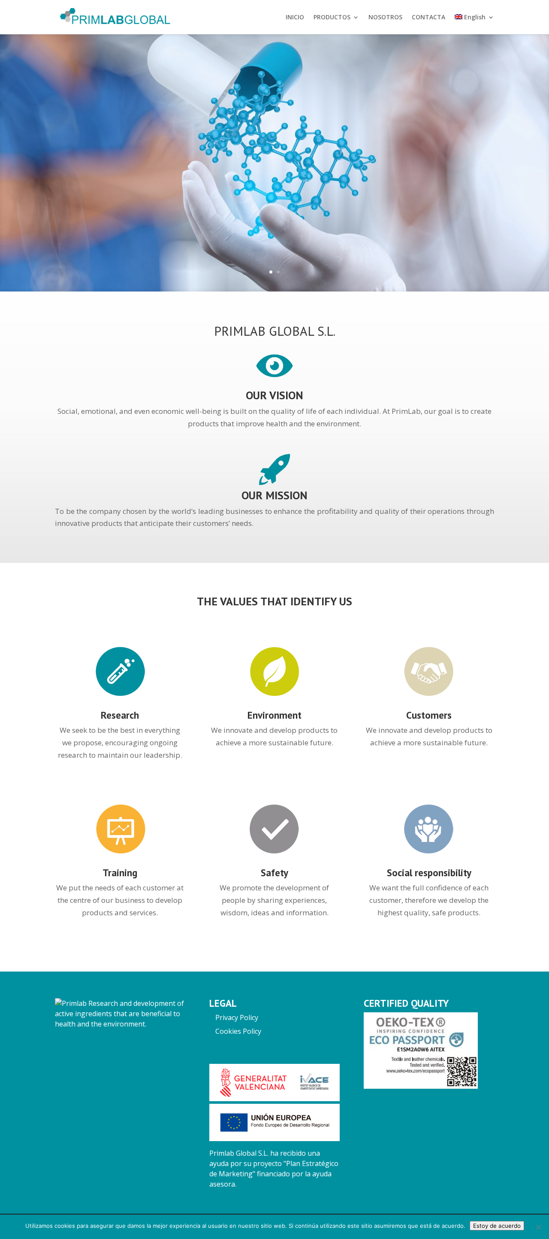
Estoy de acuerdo (497, 1225)
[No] (538, 1227)
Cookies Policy (238, 1031)
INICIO (295, 17)
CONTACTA (428, 17)
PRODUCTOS (332, 17)
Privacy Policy (236, 1017)
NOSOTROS (385, 17)
